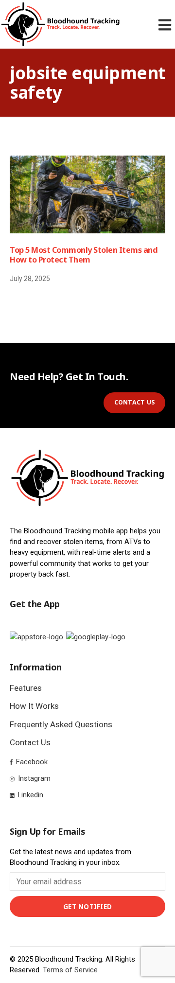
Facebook (31, 761)
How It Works (34, 706)
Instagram (33, 778)
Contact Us (30, 742)
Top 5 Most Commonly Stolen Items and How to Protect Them (84, 255)
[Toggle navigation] (166, 24)
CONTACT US (134, 402)
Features (26, 688)
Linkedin (29, 794)
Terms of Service (70, 969)
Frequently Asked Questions (61, 724)
